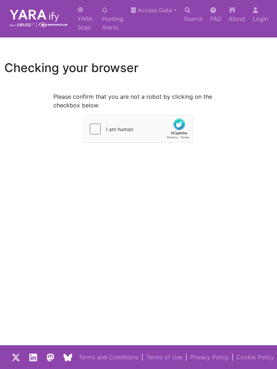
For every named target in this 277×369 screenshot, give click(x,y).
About (237, 18)
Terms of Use (164, 357)
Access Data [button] (154, 10)
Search (193, 18)
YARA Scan (85, 23)
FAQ (215, 18)
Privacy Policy (209, 357)
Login (260, 18)
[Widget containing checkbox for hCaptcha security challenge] (138, 129)
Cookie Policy (255, 357)
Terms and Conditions (108, 357)
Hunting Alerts (112, 23)
